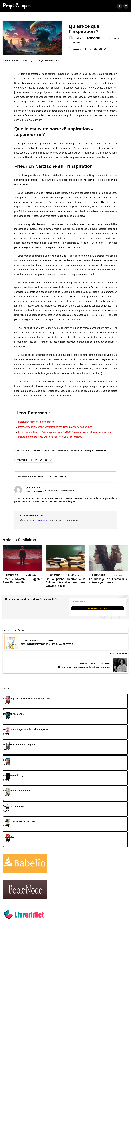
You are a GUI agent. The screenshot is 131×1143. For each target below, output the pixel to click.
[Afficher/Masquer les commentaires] (65, 477)
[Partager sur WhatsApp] (95, 49)
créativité (37, 451)
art (17, 451)
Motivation (76, 451)
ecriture (49, 451)
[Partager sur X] (90, 49)
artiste (25, 451)
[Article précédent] (11, 642)
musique (89, 451)
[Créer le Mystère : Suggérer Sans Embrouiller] (22, 558)
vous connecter (40, 520)
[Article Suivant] (120, 665)
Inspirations (93, 38)
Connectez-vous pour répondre (61, 490)
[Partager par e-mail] (100, 49)
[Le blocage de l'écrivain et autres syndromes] (108, 558)
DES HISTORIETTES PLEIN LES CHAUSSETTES (47, 644)
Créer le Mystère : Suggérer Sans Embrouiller (22, 580)
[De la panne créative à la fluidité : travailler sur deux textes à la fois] (65, 558)
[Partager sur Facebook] (85, 49)
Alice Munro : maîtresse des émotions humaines (84, 667)
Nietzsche (101, 451)
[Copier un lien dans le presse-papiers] (105, 49)
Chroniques (30, 640)
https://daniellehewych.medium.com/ (36, 421)
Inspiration (62, 451)
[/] (119, 6)
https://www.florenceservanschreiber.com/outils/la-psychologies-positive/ (55, 427)
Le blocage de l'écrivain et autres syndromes (108, 580)
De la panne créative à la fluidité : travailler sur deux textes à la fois (65, 582)
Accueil (6, 61)
